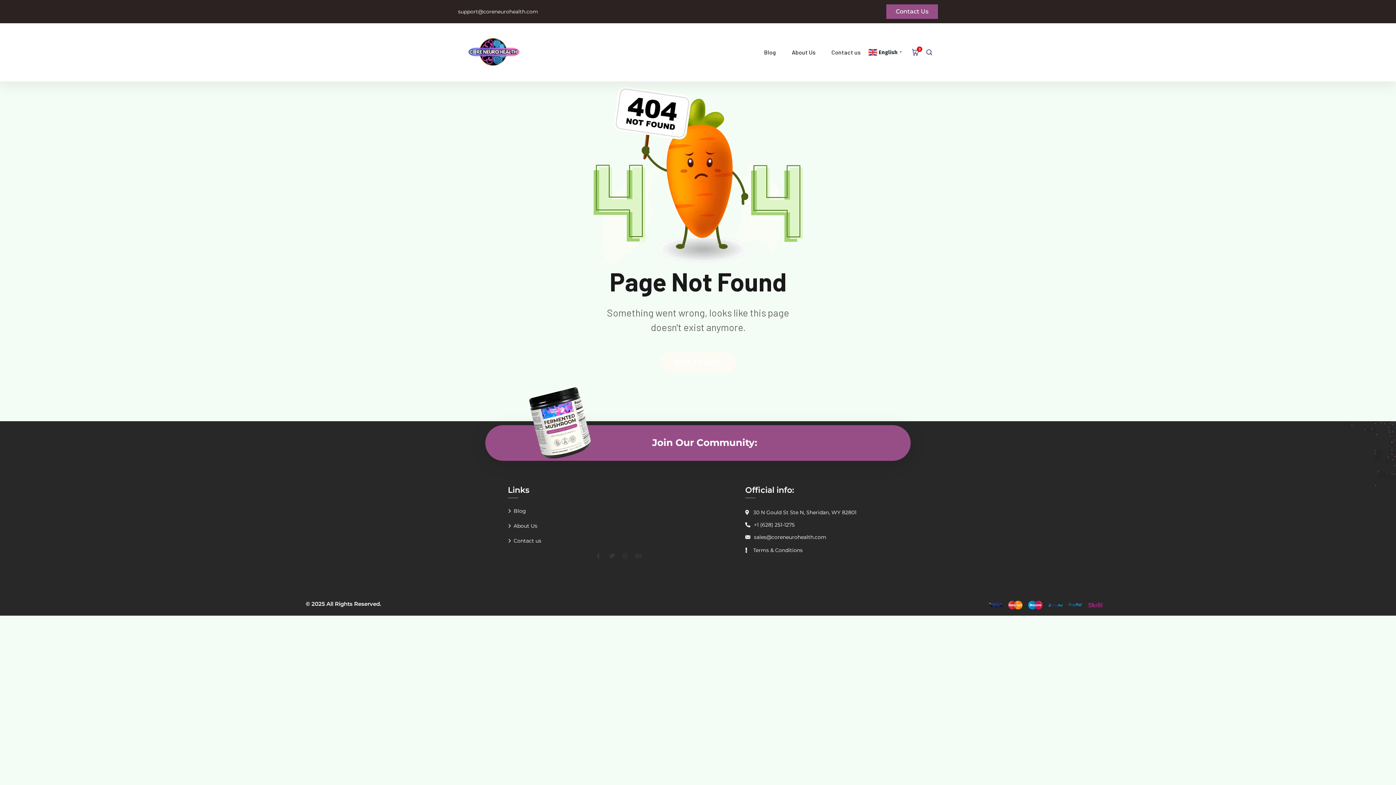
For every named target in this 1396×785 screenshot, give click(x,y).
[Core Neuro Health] (507, 52)
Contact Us (912, 11)
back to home (698, 362)
